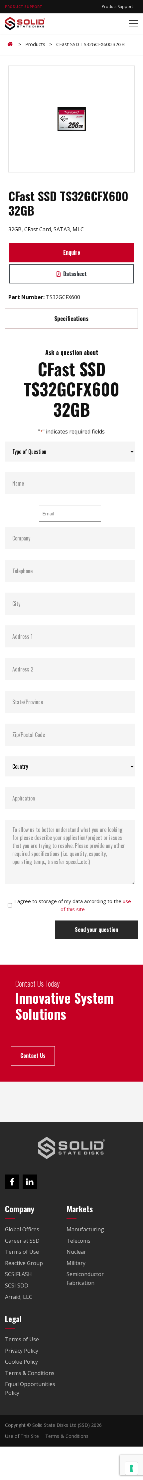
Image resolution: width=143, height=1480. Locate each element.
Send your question (96, 930)
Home (11, 44)
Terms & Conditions (66, 1436)
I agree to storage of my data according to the (72, 905)
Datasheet (74, 274)
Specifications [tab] (71, 318)
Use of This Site (22, 1436)
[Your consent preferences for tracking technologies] (131, 1468)
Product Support (117, 6)
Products (35, 44)
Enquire (71, 252)
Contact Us (33, 1056)
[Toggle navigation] (131, 23)
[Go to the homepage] (71, 1148)
